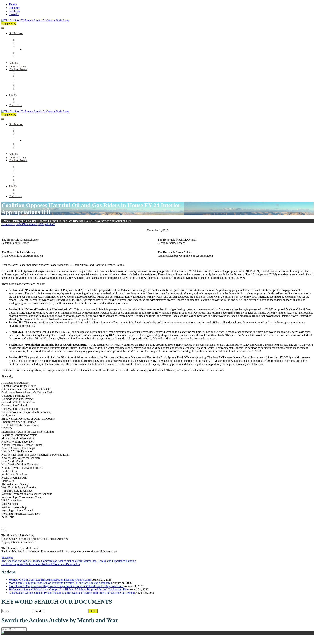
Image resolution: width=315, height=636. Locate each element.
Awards (20, 59)
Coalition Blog (24, 85)
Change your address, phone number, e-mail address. (46, 102)
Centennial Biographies (36, 49)
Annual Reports (25, 75)
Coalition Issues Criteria (30, 43)
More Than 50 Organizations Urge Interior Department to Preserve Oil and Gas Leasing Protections (66, 586)
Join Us (13, 95)
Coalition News (18, 69)
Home (5, 220)
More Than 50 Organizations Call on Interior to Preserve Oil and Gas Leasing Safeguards (60, 582)
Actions (13, 62)
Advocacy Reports (27, 79)
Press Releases (17, 66)
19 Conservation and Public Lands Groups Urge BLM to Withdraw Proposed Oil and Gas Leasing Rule (69, 589)
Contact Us (15, 105)
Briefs (19, 72)
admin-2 (50, 224)
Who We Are (23, 39)
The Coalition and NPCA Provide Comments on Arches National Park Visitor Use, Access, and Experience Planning (68, 560)
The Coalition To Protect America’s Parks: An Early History (50, 46)
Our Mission (16, 33)
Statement (17, 220)
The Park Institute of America (33, 88)
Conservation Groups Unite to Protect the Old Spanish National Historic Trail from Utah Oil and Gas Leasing (72, 592)
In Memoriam (24, 92)
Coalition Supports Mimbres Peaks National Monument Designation (40, 564)
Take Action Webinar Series (32, 82)
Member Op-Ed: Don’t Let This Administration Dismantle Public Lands (50, 579)
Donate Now (8, 23)
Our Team (22, 36)
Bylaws (20, 52)
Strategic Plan (24, 56)
